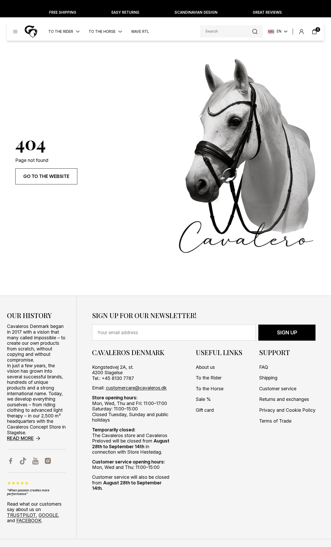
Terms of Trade (275, 421)
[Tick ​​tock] (23, 460)
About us (205, 367)
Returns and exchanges (284, 399)
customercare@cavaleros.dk (136, 388)
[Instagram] (47, 460)
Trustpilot (21, 515)
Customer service (277, 388)
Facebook (28, 520)
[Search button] (255, 31)
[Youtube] (35, 460)
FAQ (263, 367)
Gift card (205, 410)
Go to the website (46, 176)
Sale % (203, 399)
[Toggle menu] (15, 31)
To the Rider (209, 377)
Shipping (268, 377)
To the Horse (209, 388)
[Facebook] (10, 460)
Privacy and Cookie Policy (287, 410)
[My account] (301, 31)
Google (48, 515)
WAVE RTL (140, 31)
